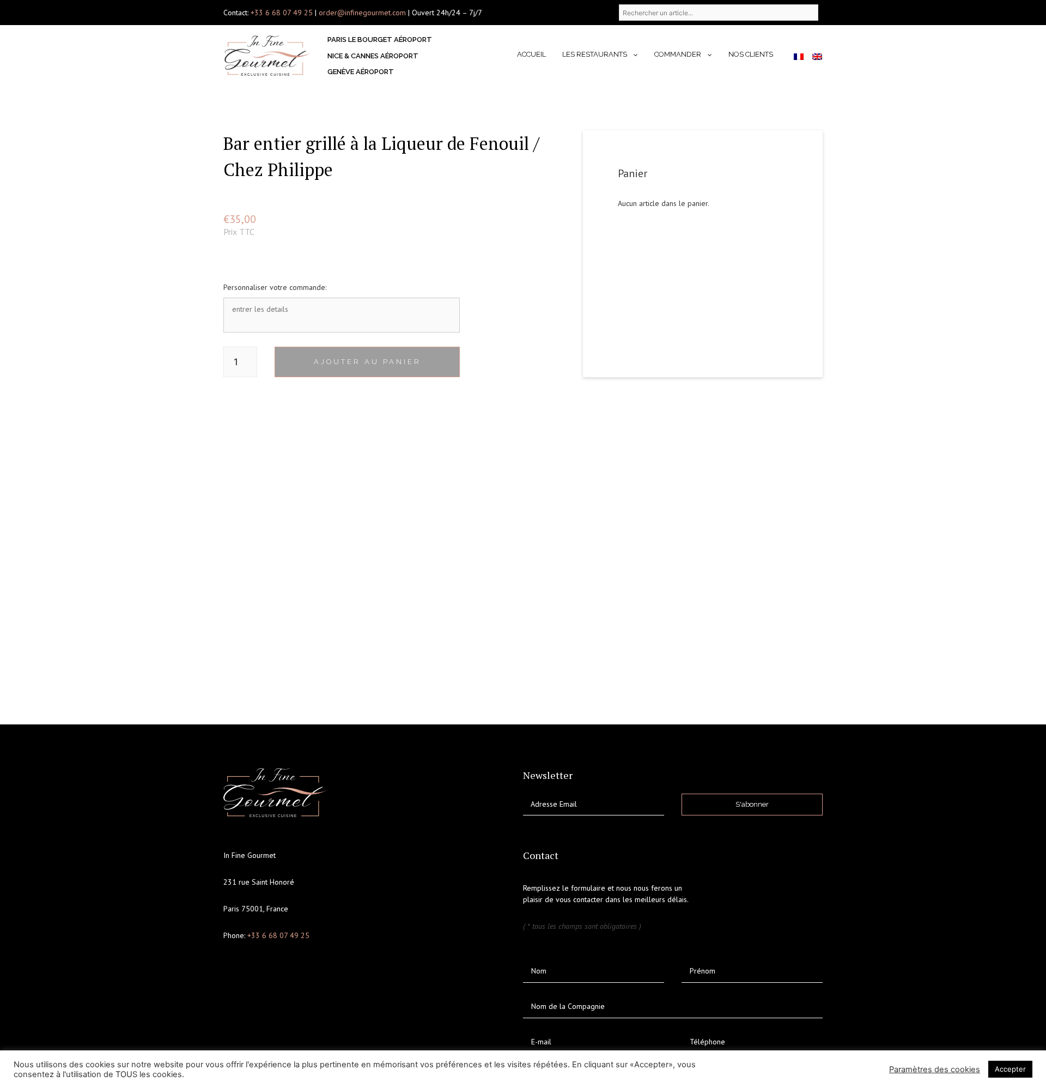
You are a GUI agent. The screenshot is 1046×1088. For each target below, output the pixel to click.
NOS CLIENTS (750, 54)
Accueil (531, 54)
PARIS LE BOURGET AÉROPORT (379, 39)
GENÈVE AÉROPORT (360, 72)
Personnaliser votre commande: (274, 287)
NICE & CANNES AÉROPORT (372, 56)
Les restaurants (594, 54)
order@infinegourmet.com (363, 12)
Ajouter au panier (367, 362)
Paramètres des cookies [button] (934, 1069)
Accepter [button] (1010, 1069)
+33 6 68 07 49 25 (282, 12)
